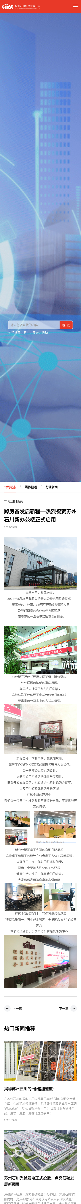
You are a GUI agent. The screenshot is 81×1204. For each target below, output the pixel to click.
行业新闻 (52, 487)
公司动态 (10, 487)
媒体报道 (31, 487)
